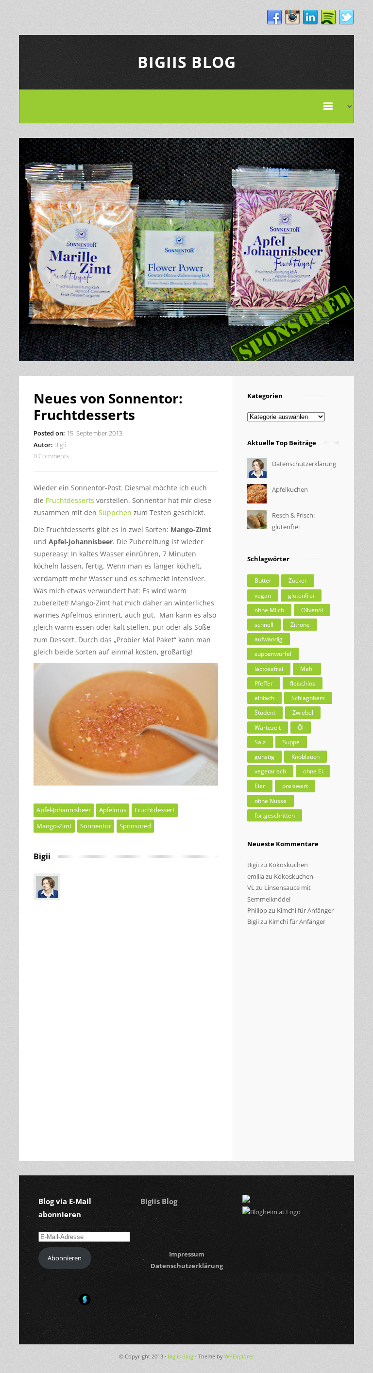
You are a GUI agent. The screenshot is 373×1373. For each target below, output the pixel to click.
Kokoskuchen (288, 864)
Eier (259, 786)
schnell (263, 624)
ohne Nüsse (270, 801)
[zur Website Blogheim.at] (271, 1211)
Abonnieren (65, 1258)
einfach (264, 698)
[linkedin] (310, 17)
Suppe (291, 742)
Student (264, 712)
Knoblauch (305, 757)
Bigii (60, 444)
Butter (262, 580)
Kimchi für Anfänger (305, 910)
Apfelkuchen (290, 489)
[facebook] (274, 17)
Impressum (186, 1254)
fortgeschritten (274, 815)
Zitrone (300, 624)
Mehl (307, 669)
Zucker (297, 580)
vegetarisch (270, 771)
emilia (255, 876)
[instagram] (292, 17)
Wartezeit (267, 727)
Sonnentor (95, 825)
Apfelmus (112, 809)
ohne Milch (269, 610)
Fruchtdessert (155, 809)
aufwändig (268, 639)
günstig (264, 757)
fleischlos (302, 683)
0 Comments (51, 456)
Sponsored (135, 825)
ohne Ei (313, 771)
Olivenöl (312, 610)
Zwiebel (302, 712)
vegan (262, 595)
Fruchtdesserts (70, 500)
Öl (301, 727)
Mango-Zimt (54, 825)
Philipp (257, 910)
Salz (260, 742)
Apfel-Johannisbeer (63, 809)
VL (250, 887)
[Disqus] (126, 1021)
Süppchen (115, 512)
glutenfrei (301, 595)
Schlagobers (308, 698)
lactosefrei (268, 669)
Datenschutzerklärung (304, 463)
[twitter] (346, 17)
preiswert (295, 786)
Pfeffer (263, 683)
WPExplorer (239, 1356)
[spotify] (328, 17)
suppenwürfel (272, 654)
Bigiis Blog (186, 61)
